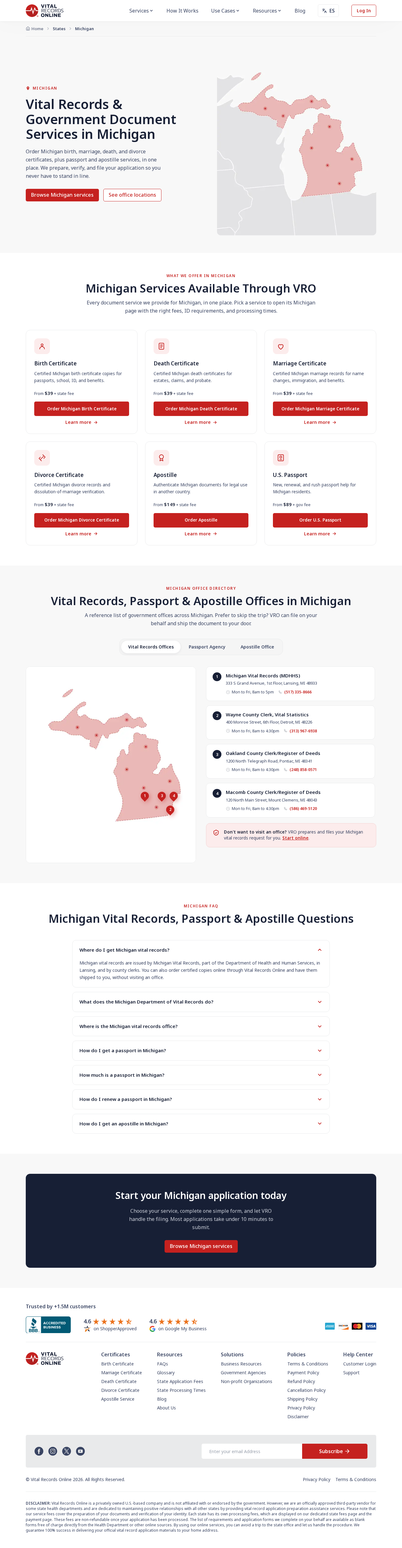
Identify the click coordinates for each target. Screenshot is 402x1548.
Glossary (166, 1373)
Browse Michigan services (62, 194)
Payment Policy (303, 1373)
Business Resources (241, 1364)
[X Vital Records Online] (66, 1451)
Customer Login (359, 1364)
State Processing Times (181, 1390)
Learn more (78, 422)
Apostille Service (117, 1399)
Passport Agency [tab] (207, 647)
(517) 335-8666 (298, 692)
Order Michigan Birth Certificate (82, 409)
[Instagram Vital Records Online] (52, 1451)
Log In (364, 11)
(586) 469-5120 (303, 808)
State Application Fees (180, 1381)
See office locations (132, 194)
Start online (295, 838)
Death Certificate (119, 1381)
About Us (166, 1408)
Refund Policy (301, 1381)
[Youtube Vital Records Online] (80, 1451)
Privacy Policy (301, 1408)
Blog (300, 10)
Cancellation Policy (306, 1390)
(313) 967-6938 (303, 731)
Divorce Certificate (120, 1390)
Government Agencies (243, 1373)
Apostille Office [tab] (257, 647)
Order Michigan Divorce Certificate (81, 520)
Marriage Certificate (121, 1373)
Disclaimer (298, 1416)
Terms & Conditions (307, 1364)
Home (37, 28)
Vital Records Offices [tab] (151, 647)
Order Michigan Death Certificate (201, 409)
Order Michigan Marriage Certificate (320, 409)
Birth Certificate (117, 1364)
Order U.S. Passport (320, 520)
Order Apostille (201, 520)
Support (351, 1373)
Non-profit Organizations (246, 1381)
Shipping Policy (302, 1399)
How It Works (182, 10)
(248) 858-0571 (303, 769)
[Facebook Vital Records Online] (39, 1451)
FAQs (162, 1364)
